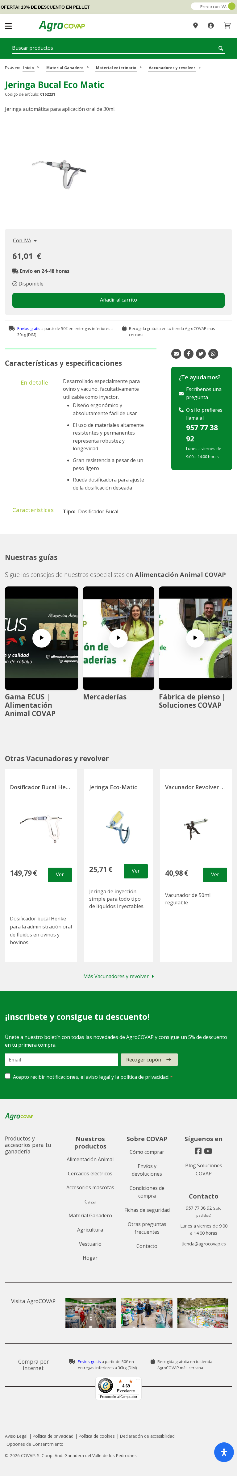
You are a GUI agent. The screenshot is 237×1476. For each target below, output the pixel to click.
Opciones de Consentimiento (35, 1444)
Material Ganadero (65, 67)
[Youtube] (208, 1151)
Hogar (90, 1257)
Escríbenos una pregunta (204, 393)
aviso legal (98, 1077)
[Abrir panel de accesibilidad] (224, 1452)
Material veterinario (116, 67)
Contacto (146, 1246)
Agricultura (90, 1229)
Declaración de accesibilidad (147, 1436)
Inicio (28, 67)
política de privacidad (144, 1077)
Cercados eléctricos (90, 1173)
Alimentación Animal (90, 1159)
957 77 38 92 (202, 433)
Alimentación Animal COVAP (180, 574)
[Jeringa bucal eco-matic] (59, 175)
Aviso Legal (16, 1436)
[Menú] (138, 1380)
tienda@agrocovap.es (203, 1244)
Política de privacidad (53, 1436)
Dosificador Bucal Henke (43, 787)
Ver (60, 874)
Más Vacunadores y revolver (116, 976)
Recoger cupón (143, 1059)
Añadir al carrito (118, 299)
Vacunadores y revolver (172, 67)
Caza (90, 1201)
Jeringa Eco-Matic (113, 787)
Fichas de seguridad (147, 1210)
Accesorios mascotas (90, 1187)
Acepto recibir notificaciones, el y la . (91, 1077)
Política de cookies (97, 1436)
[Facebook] (198, 1151)
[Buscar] (221, 48)
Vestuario (90, 1243)
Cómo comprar (147, 1152)
